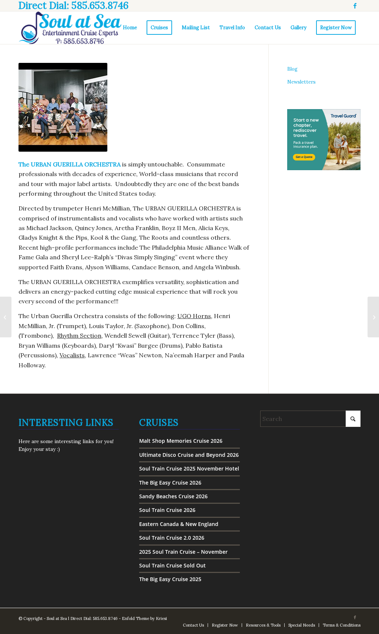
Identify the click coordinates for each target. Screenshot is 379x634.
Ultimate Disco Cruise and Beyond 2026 (189, 454)
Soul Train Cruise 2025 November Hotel (189, 468)
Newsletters (301, 82)
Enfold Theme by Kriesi (144, 618)
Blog (292, 69)
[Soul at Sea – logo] (70, 27)
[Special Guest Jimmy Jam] (373, 317)
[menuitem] (130, 27)
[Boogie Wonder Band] (5, 317)
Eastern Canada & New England (178, 523)
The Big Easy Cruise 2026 (170, 482)
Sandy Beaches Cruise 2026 (173, 496)
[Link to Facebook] (354, 5)
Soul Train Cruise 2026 (167, 509)
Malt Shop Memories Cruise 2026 (180, 440)
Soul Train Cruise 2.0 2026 (171, 537)
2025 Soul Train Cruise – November (183, 551)
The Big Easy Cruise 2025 (170, 579)
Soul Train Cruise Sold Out (172, 565)
